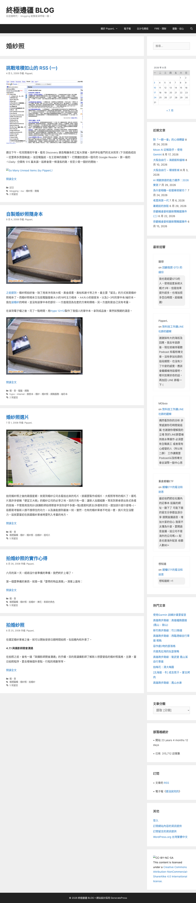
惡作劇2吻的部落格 (164, 646)
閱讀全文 (11, 179)
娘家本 (30, 394)
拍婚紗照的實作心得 (26, 558)
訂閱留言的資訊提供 (165, 831)
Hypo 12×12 (57, 310)
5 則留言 (13, 538)
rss (22, 191)
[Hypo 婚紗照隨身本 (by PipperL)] (44, 373)
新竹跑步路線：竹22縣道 (167, 630)
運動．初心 (178, 28)
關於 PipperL (107, 28)
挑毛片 (47, 535)
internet (21, 394)
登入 (155, 820)
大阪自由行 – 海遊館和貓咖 (169, 160)
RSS (166, 782)
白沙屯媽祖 (142, 28)
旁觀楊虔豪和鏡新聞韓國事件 (170, 221)
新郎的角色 (49, 602)
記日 (11, 187)
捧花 (39, 602)
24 (155, 97)
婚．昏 (12, 390)
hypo (12, 394)
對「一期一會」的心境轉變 (168, 139)
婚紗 (37, 394)
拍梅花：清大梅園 (163, 667)
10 (155, 87)
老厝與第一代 (161, 200)
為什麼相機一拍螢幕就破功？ (170, 190)
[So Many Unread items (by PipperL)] (29, 170)
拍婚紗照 (15, 625)
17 (155, 92)
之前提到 (11, 292)
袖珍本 (64, 394)
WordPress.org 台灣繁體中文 (170, 836)
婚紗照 (29, 191)
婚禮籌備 (13, 535)
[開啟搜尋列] (191, 28)
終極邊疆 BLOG (30, 10)
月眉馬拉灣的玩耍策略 (166, 651)
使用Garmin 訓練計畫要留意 (169, 614)
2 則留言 (13, 194)
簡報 (37, 191)
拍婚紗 (38, 535)
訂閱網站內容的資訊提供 (167, 826)
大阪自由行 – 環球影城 (166, 170)
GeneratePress (119, 897)
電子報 (127, 28)
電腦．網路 (23, 390)
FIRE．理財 (160, 28)
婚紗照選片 (17, 417)
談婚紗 (15, 302)
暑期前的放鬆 (161, 206)
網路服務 (54, 394)
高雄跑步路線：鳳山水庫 (167, 682)
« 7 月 (169, 110)
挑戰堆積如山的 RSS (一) (32, 68)
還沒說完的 (172, 791)
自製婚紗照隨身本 (24, 214)
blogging (14, 191)
